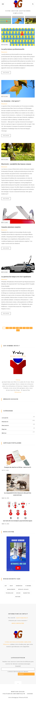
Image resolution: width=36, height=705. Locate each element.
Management (11, 589)
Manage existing (30, 674)
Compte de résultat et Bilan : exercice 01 (17, 467)
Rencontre (5, 425)
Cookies (30, 693)
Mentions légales (17, 691)
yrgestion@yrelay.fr (22, 617)
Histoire (17, 596)
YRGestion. (18, 392)
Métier (4, 433)
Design (18, 593)
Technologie (9, 593)
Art (6, 585)
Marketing (26, 593)
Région (4, 429)
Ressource (4, 52)
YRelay (18, 380)
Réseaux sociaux (23, 589)
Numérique (19, 585)
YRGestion (6, 644)
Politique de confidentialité (14, 693)
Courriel (18, 666)
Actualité (5, 418)
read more (6, 72)
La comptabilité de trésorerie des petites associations (17, 494)
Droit (11, 585)
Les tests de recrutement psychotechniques (17, 521)
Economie (28, 585)
